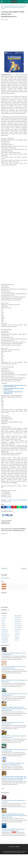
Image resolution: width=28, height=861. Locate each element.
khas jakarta (4, 639)
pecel (16, 635)
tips (15, 639)
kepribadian (4, 629)
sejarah (16, 637)
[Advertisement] (14, 36)
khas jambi (4, 641)
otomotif (16, 633)
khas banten (4, 633)
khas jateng (17, 615)
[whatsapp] (19, 507)
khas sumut (17, 629)
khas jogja (17, 619)
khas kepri (17, 621)
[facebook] (3, 507)
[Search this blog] (26, 1)
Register (15, 482)
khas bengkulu (5, 635)
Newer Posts (4, 568)
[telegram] (24, 507)
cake (3, 623)
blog (2, 619)
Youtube (3, 617)
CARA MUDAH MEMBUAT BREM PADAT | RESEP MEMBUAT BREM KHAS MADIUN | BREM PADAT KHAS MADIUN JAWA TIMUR (14, 709)
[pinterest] (14, 507)
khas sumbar (17, 625)
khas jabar (4, 637)
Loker (3, 615)
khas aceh (4, 631)
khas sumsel (17, 627)
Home (3, 788)
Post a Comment (4, 19)
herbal (3, 625)
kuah (16, 631)
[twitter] (8, 507)
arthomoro (4, 586)
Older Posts (23, 568)
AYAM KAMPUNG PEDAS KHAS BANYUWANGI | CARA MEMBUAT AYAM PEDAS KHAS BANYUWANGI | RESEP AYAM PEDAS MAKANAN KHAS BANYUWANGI (14, 778)
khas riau (17, 623)
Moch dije (4, 584)
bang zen (4, 588)
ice (2, 627)
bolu (2, 621)
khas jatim (17, 617)
